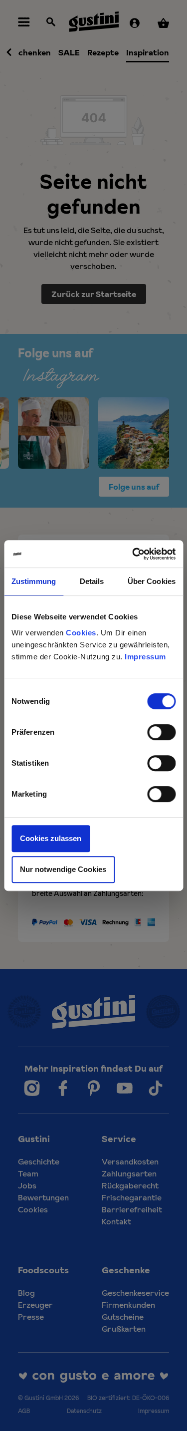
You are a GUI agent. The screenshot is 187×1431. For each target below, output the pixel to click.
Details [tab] (92, 581)
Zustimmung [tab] (33, 581)
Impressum (145, 656)
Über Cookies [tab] (152, 581)
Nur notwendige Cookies (63, 869)
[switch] (161, 732)
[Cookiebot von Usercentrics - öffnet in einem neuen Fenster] (133, 554)
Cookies (81, 632)
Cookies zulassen (50, 838)
